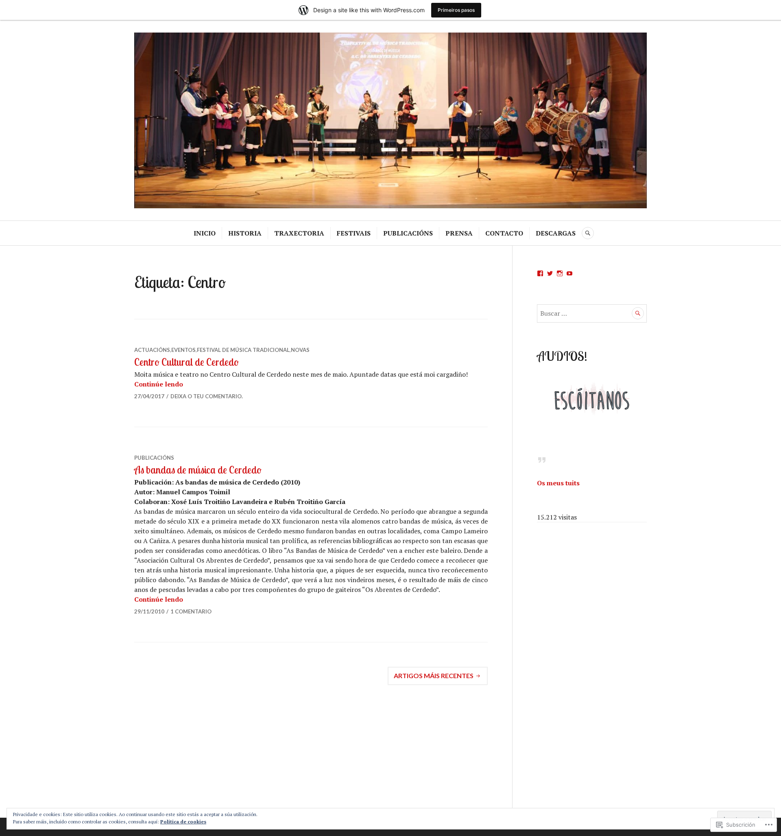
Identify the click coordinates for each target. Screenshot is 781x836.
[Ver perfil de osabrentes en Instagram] (559, 273)
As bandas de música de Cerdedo (198, 469)
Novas (300, 350)
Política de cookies (183, 822)
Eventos (183, 350)
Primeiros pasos (456, 10)
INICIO (205, 233)
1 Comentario (191, 611)
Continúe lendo (158, 384)
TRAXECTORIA (299, 233)
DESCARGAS (556, 233)
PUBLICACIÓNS (408, 233)
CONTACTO (504, 233)
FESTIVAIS (354, 233)
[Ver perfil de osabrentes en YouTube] (569, 273)
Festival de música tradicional (243, 350)
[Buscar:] (592, 313)
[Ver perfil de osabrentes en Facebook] (540, 273)
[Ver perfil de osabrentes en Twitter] (550, 273)
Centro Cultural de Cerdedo (186, 362)
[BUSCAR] (588, 233)
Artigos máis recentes (433, 675)
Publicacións (154, 457)
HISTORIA (245, 233)
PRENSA (459, 233)
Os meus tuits (558, 482)
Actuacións (152, 350)
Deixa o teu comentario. (206, 396)
